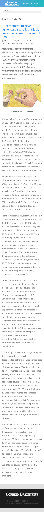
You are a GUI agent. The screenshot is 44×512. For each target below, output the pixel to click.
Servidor (30, 43)
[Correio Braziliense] (13, 3)
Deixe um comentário (16, 43)
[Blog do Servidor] (31, 3)
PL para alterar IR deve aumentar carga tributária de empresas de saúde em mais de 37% (21, 31)
